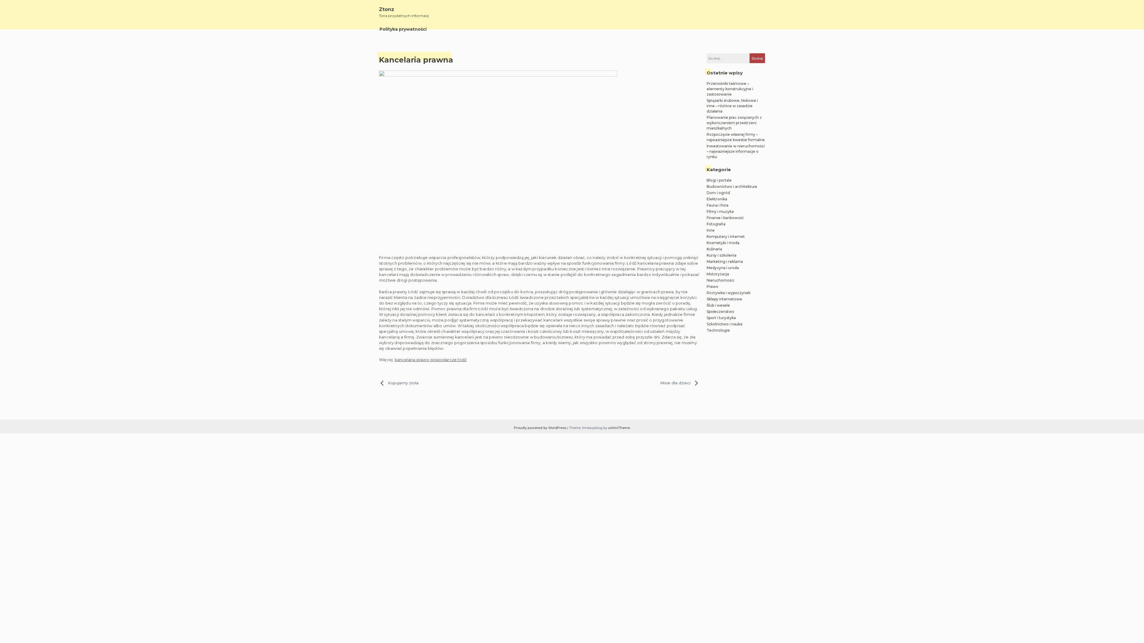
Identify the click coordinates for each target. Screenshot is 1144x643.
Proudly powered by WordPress (540, 428)
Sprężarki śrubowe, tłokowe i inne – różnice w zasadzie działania (732, 105)
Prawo (712, 286)
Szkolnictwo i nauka (724, 324)
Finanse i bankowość (725, 218)
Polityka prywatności (403, 29)
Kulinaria (714, 249)
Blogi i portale (719, 180)
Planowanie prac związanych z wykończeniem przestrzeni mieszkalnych (734, 122)
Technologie (718, 330)
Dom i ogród (718, 193)
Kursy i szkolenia (721, 255)
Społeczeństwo (720, 311)
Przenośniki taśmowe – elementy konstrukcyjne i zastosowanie (730, 88)
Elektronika (717, 199)
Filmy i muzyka (720, 211)
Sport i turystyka (721, 318)
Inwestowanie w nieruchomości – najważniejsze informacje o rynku (736, 151)
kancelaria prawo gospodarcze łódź (431, 359)
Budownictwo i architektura (732, 186)
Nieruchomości (720, 280)
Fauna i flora (717, 205)
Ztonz (386, 9)
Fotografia (716, 224)
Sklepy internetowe (724, 299)
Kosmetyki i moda (723, 243)
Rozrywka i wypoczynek (728, 293)
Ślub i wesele (718, 305)
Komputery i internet (726, 236)
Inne (711, 230)
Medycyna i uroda (723, 268)
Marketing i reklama (725, 261)
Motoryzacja (718, 274)
